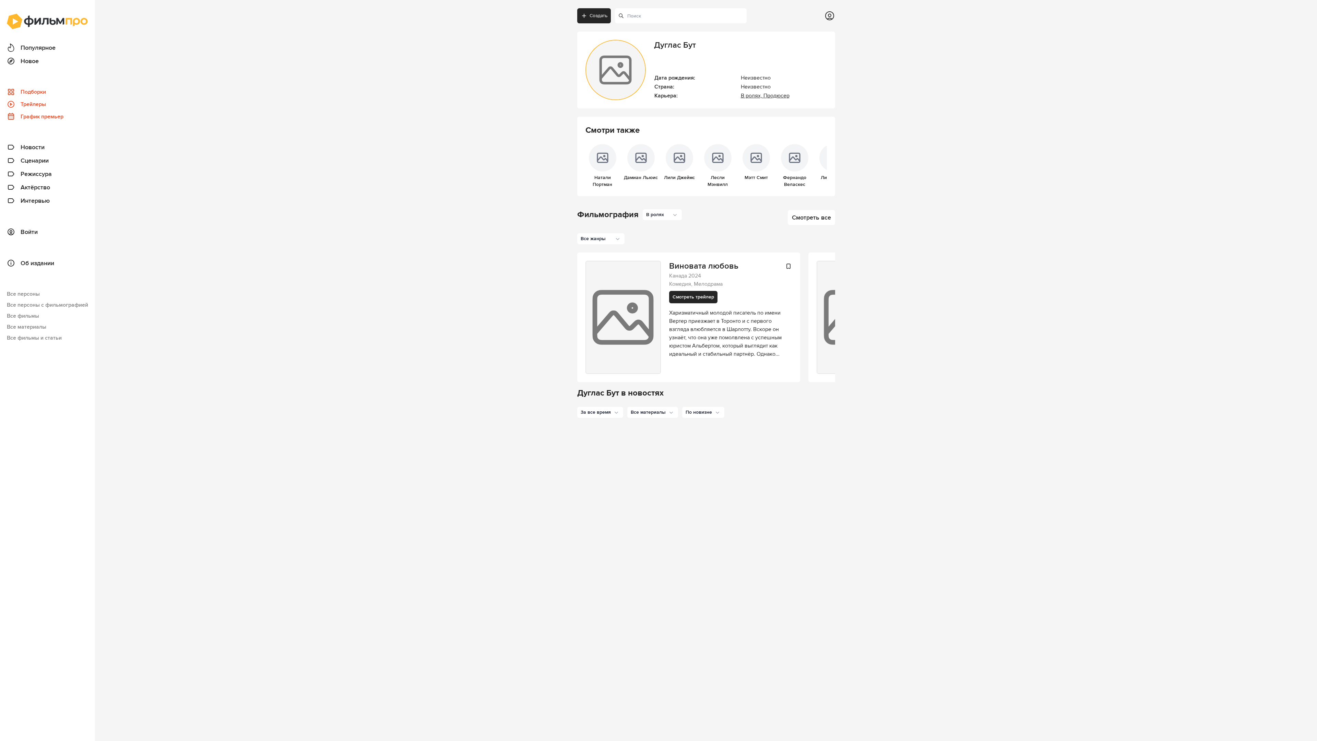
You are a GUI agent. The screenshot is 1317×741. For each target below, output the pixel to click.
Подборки (33, 92)
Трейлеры (33, 104)
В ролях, (752, 95)
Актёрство (35, 187)
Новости (33, 147)
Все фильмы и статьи (34, 337)
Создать (598, 16)
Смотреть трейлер (693, 297)
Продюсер (776, 95)
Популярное (38, 47)
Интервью (35, 200)
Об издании (37, 263)
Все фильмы (23, 316)
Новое (30, 61)
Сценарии (35, 160)
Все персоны (23, 294)
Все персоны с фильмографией (47, 305)
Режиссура (36, 174)
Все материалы (26, 327)
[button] (600, 412)
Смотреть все (811, 217)
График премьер (42, 116)
